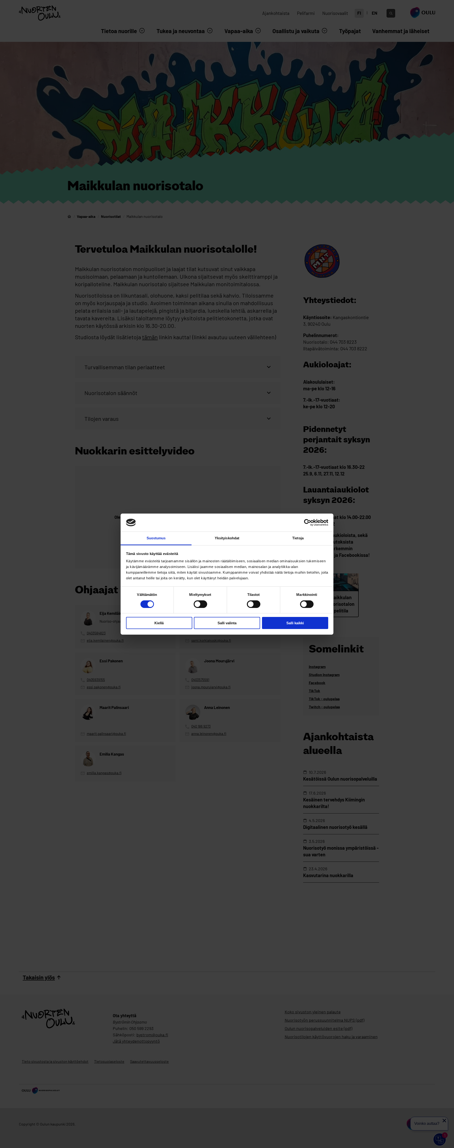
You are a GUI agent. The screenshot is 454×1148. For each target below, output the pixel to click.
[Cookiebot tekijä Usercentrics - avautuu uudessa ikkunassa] (307, 522)
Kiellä (159, 623)
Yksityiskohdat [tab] (227, 538)
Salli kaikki (295, 623)
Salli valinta (227, 623)
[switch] (200, 604)
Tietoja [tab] (298, 538)
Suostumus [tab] (156, 538)
